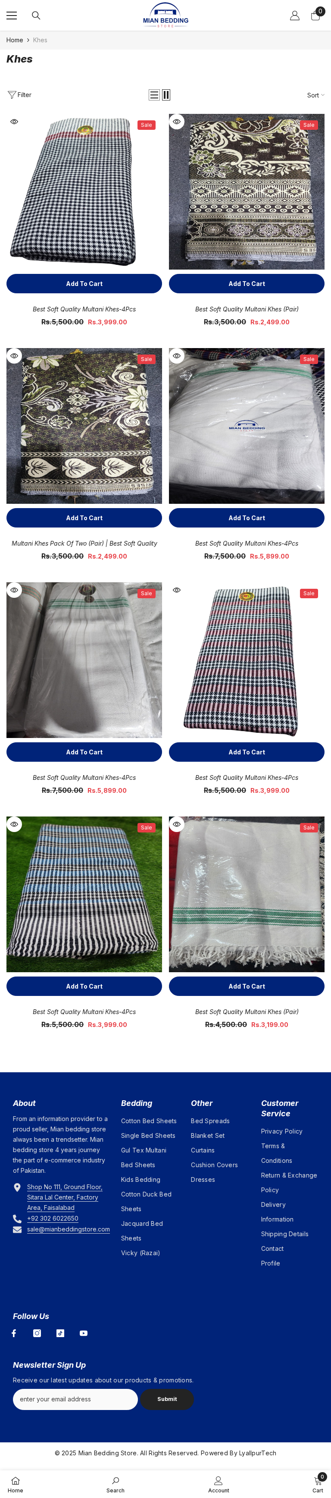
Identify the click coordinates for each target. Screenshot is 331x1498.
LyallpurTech (257, 1453)
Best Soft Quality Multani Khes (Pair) (247, 309)
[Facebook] (13, 1333)
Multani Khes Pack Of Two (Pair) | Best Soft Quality (84, 543)
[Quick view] (14, 121)
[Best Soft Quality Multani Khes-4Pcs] (84, 192)
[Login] (295, 15)
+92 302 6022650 (52, 1218)
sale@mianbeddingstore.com (68, 1229)
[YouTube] (83, 1333)
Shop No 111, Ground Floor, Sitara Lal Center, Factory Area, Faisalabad (65, 1197)
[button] (154, 94)
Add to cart (84, 283)
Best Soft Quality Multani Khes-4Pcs (84, 309)
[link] (115, 1484)
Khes (40, 40)
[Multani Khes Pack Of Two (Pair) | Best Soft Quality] (84, 426)
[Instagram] (37, 1333)
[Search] (36, 15)
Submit (167, 1399)
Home (14, 40)
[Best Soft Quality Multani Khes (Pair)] (247, 192)
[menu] (11, 15)
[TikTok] (60, 1333)
